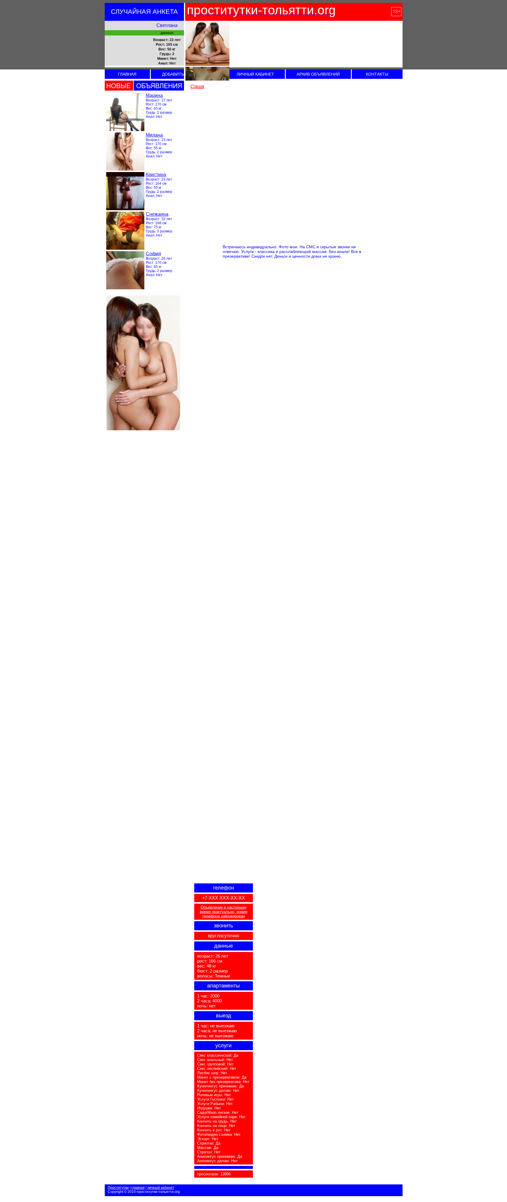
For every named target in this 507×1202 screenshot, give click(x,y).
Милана (154, 134)
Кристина (156, 174)
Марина (154, 95)
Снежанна (157, 214)
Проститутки (118, 1188)
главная (138, 1188)
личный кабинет (160, 1188)
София (153, 253)
